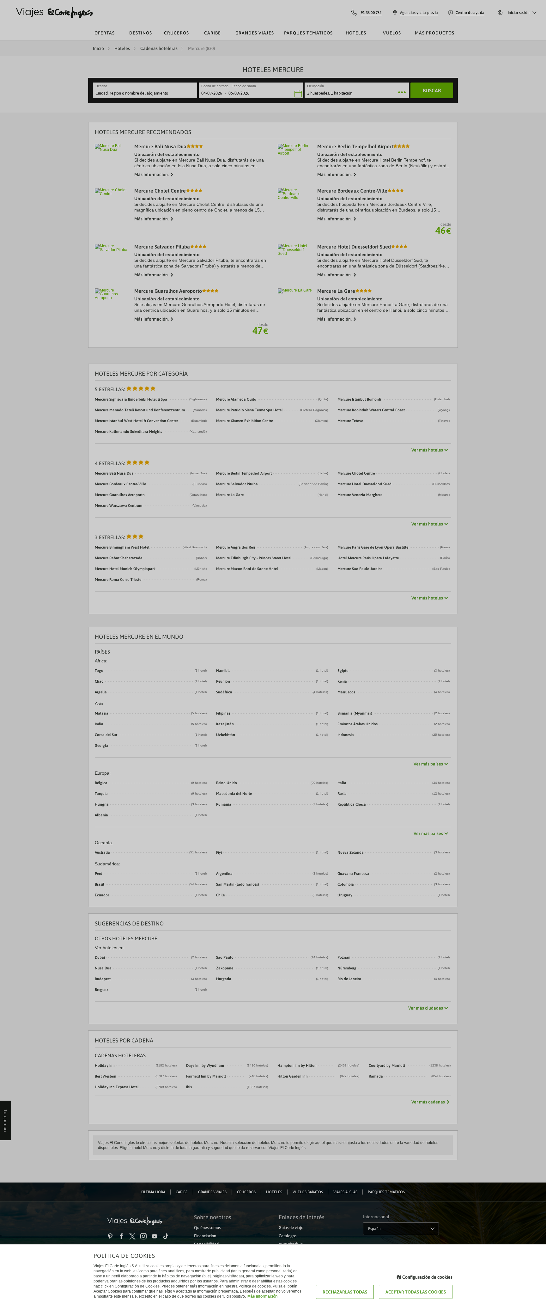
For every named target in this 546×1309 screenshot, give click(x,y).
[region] (273, 654)
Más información (262, 1296)
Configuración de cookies (427, 1277)
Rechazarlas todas (345, 1291)
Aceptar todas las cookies (415, 1291)
